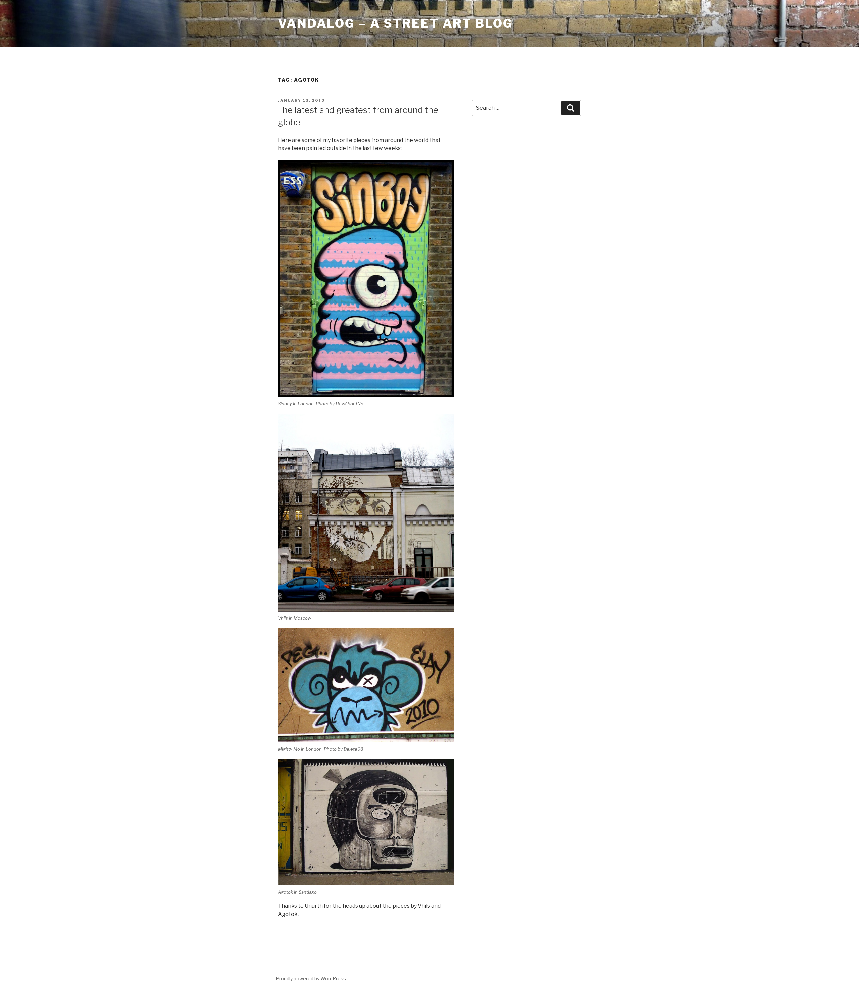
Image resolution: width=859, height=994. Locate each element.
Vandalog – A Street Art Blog (395, 23)
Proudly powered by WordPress (311, 978)
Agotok (288, 914)
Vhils (424, 906)
